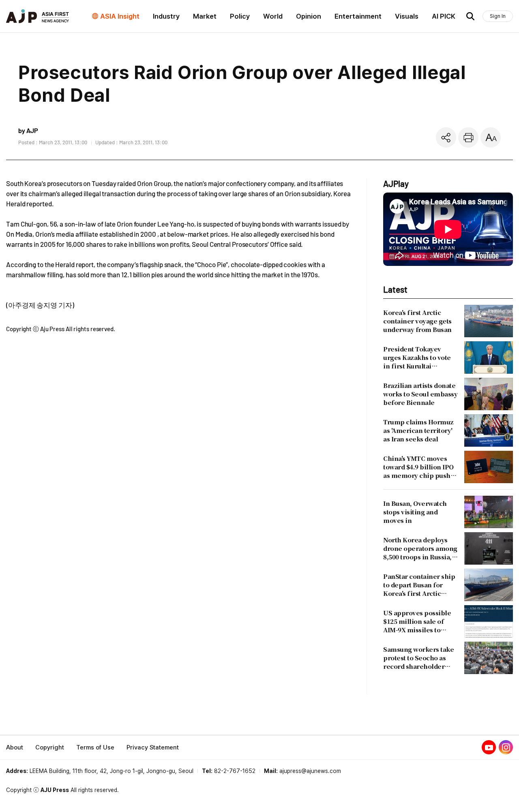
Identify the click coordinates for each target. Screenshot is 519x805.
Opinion (308, 16)
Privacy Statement (153, 747)
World (273, 16)
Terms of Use (95, 747)
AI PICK (443, 16)
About (14, 747)
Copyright (49, 747)
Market (205, 16)
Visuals (406, 16)
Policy (240, 16)
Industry (166, 16)
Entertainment (358, 16)
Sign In (498, 16)
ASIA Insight (119, 16)
